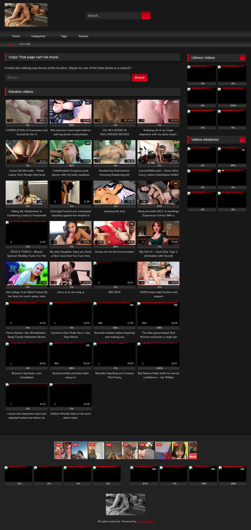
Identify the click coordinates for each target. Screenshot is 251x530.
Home (16, 36)
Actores (83, 36)
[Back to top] (239, 518)
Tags (64, 36)
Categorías (38, 36)
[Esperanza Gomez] (26, 15)
